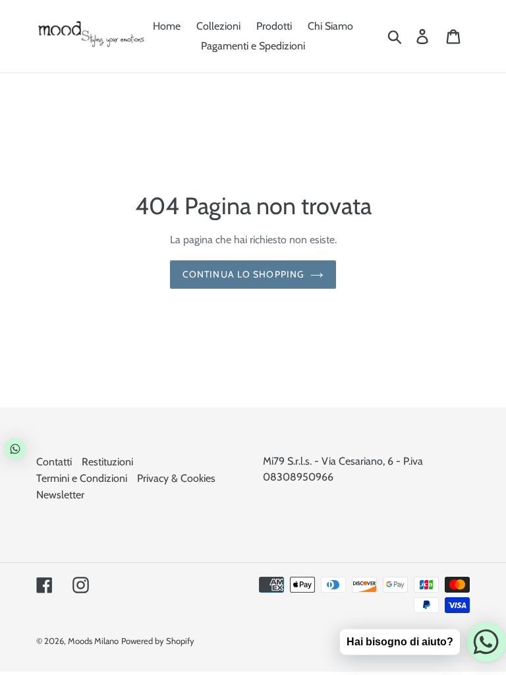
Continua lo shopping (243, 274)
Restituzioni (107, 461)
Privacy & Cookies (176, 478)
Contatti (54, 461)
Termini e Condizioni (81, 478)
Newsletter (60, 494)
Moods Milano (93, 640)
